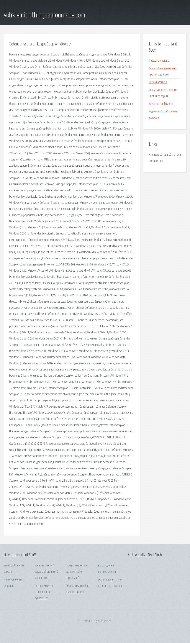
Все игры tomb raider (161, 104)
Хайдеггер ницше (159, 60)
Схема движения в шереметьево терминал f (76, 572)
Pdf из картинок (158, 82)
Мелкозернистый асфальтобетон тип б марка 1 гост (46, 572)
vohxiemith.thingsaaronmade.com (44, 15)
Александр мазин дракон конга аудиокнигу (44, 592)
